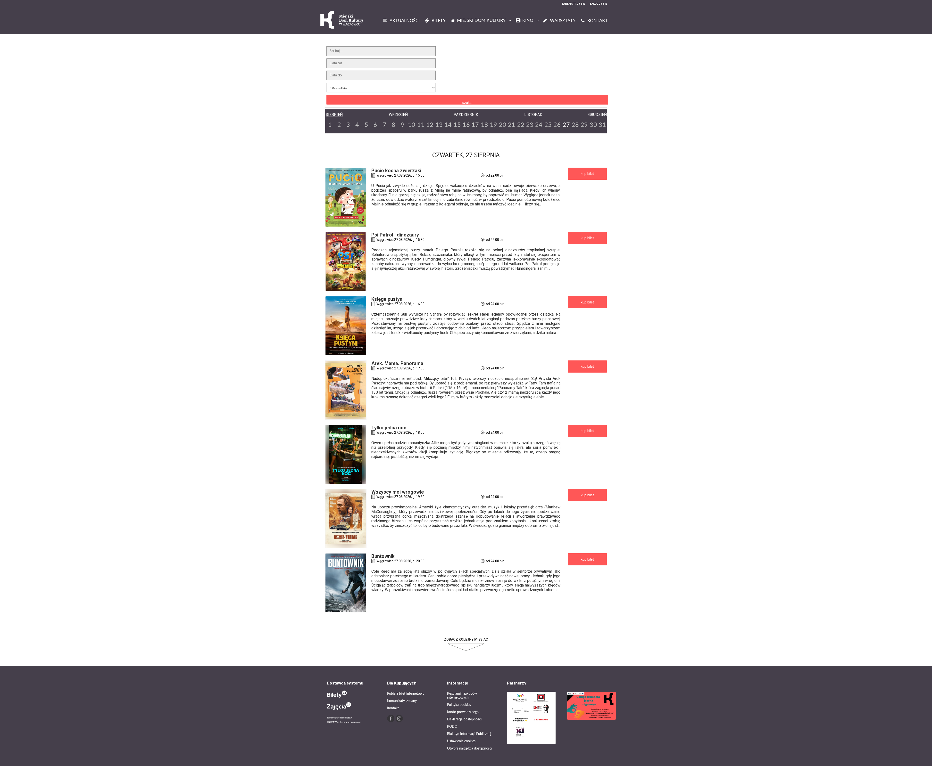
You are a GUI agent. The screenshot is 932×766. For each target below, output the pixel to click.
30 (593, 125)
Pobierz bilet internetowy (405, 693)
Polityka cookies (459, 705)
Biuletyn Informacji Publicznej (469, 734)
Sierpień (334, 114)
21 (511, 125)
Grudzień (597, 114)
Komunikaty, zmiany (402, 701)
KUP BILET (587, 173)
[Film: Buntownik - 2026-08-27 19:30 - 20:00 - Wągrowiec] (345, 582)
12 (429, 125)
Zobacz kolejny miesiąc (466, 639)
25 (548, 125)
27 (566, 125)
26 (557, 125)
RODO (452, 726)
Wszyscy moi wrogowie (397, 492)
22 (520, 125)
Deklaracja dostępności (464, 719)
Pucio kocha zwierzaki (396, 170)
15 (457, 125)
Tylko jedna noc (388, 428)
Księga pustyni (387, 299)
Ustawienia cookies (461, 741)
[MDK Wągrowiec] (342, 20)
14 (448, 125)
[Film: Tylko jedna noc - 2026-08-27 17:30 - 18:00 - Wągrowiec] (345, 454)
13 (439, 125)
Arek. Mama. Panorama (397, 363)
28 (575, 125)
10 (411, 125)
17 (475, 125)
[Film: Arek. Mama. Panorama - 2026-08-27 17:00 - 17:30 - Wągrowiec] (345, 390)
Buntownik (383, 556)
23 (529, 125)
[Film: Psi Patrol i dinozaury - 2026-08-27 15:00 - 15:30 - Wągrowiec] (345, 261)
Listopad (533, 114)
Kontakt (393, 708)
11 (420, 125)
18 (484, 125)
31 (602, 125)
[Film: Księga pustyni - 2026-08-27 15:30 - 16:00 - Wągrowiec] (345, 325)
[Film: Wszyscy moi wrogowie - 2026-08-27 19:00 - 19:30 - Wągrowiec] (345, 518)
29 (584, 125)
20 (502, 125)
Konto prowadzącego (463, 712)
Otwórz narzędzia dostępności (469, 748)
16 (466, 125)
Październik (466, 114)
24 (538, 125)
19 (493, 125)
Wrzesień (398, 114)
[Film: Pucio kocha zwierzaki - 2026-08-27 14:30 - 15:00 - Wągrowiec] (345, 197)
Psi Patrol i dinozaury (395, 235)
